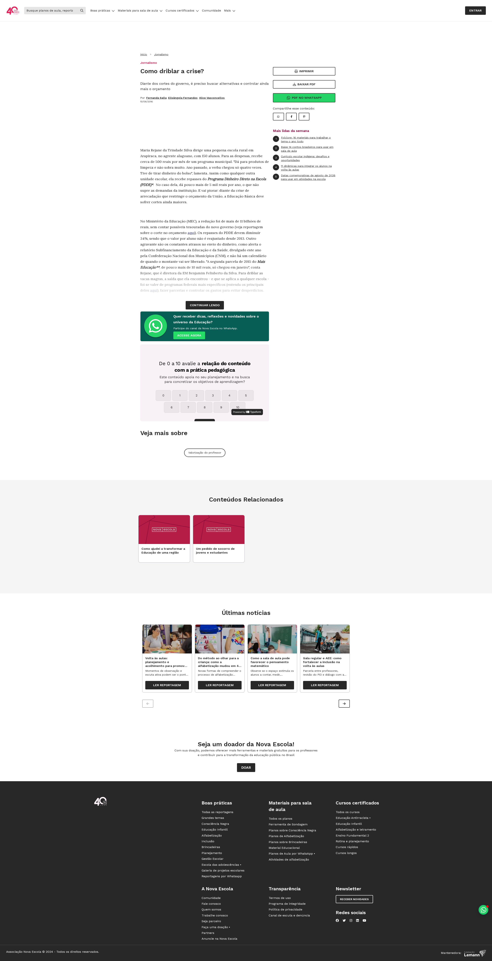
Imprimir (306, 71)
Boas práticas (100, 10)
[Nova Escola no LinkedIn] (357, 920)
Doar (246, 767)
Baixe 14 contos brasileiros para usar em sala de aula (304, 148)
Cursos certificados (180, 10)
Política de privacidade (285, 909)
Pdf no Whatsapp (307, 97)
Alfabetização (212, 835)
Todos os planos (280, 818)
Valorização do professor (204, 452)
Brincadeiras (211, 847)
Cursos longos (346, 853)
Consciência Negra (215, 824)
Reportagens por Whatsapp (222, 876)
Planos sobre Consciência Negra (292, 830)
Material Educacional (284, 848)
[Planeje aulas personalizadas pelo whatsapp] (483, 910)
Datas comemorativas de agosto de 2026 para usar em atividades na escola (305, 177)
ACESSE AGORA (189, 335)
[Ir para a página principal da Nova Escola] (13, 10)
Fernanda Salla (156, 97)
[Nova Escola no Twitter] (344, 920)
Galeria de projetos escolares (223, 870)
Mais (227, 10)
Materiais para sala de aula (138, 10)
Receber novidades (354, 899)
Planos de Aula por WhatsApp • (292, 853)
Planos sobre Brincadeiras (288, 842)
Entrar (475, 10)
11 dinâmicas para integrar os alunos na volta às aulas (303, 167)
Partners (208, 933)
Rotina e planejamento (352, 841)
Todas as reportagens (217, 812)
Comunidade (211, 10)
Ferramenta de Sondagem (288, 824)
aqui (191, 233)
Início (143, 54)
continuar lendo (205, 305)
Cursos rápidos (347, 847)
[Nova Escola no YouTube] (364, 920)
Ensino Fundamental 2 (352, 835)
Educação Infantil (215, 829)
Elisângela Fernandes (183, 97)
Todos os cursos (348, 812)
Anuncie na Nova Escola (219, 938)
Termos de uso (280, 898)
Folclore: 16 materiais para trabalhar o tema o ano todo (303, 139)
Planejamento (212, 853)
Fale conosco (211, 903)
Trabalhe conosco (215, 915)
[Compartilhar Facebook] (291, 116)
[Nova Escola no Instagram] (351, 920)
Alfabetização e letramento (356, 829)
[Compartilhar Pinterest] (304, 116)
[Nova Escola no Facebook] (337, 920)
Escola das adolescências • (221, 864)
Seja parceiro (211, 921)
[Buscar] (82, 10)
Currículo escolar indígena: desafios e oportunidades (302, 158)
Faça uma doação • (216, 927)
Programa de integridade (287, 903)
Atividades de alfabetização (289, 859)
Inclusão (208, 841)
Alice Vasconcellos (212, 97)
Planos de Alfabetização (286, 836)
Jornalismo (161, 54)
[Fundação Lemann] (475, 953)
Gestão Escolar (213, 859)
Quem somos (211, 909)
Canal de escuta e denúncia (289, 915)
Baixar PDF (307, 84)
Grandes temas (213, 818)
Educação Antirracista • (353, 818)
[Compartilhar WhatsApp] (278, 116)
